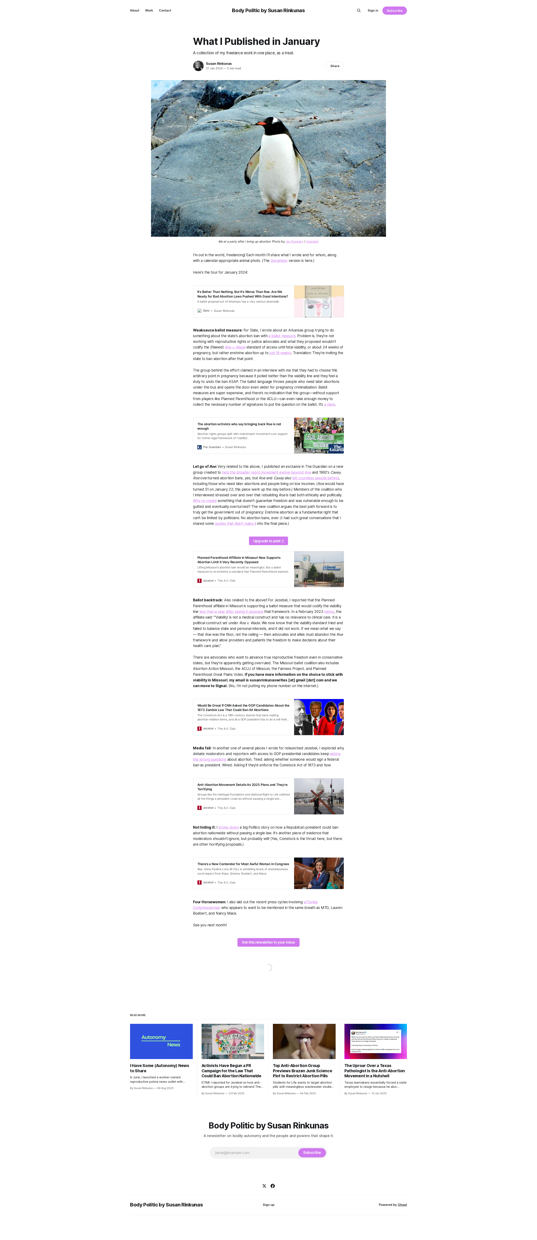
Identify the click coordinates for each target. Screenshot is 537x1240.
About (134, 10)
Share (334, 66)
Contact (165, 10)
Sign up (268, 1205)
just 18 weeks (280, 353)
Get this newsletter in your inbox (268, 942)
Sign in (373, 10)
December (279, 261)
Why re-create (205, 501)
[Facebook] (273, 1186)
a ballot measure (281, 336)
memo (329, 612)
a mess (329, 404)
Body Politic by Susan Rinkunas (268, 10)
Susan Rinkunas (219, 63)
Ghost (402, 1205)
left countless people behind (315, 478)
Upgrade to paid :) (268, 541)
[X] (264, 1186)
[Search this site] (359, 10)
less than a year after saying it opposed (231, 612)
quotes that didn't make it (235, 523)
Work (149, 10)
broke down (229, 827)
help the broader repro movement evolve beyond (266, 472)
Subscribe (395, 11)
